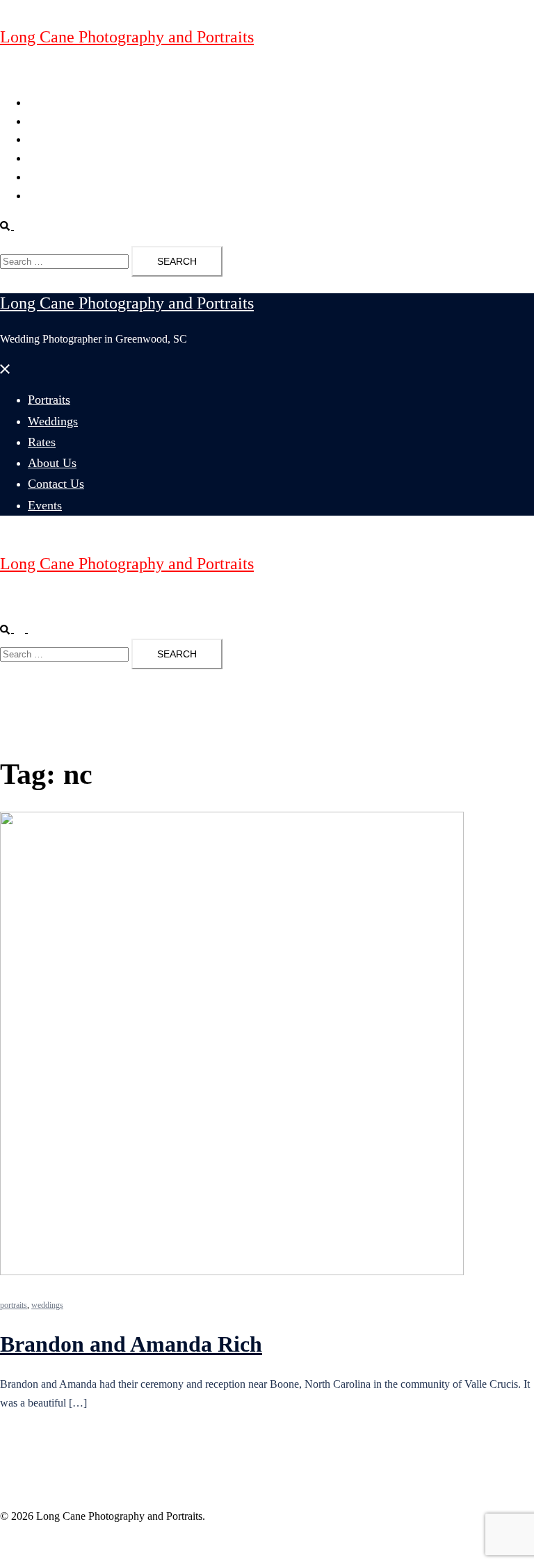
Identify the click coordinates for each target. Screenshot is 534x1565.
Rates (40, 139)
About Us (49, 158)
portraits (13, 1305)
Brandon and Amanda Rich (131, 1344)
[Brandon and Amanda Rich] (232, 1271)
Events (43, 196)
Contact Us (52, 177)
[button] (12, 225)
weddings (47, 1305)
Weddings (50, 121)
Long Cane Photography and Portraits (127, 37)
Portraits (46, 102)
